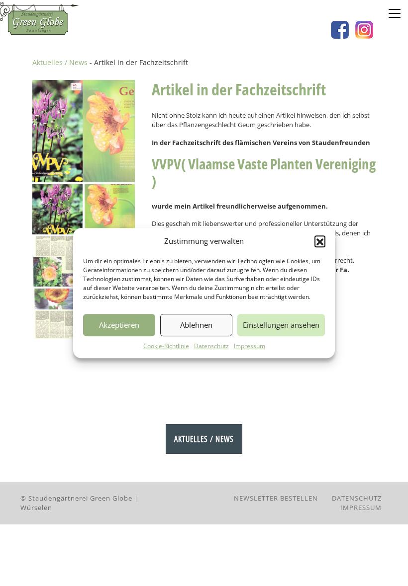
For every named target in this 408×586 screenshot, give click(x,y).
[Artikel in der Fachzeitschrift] (83, 131)
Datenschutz (211, 346)
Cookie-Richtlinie (166, 346)
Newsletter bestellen (276, 498)
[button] (320, 241)
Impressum (249, 346)
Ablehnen (196, 325)
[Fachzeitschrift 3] (57, 261)
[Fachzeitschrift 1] (57, 209)
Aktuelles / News (60, 62)
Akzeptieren (119, 325)
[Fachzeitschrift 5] (57, 314)
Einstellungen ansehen (281, 325)
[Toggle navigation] (394, 13)
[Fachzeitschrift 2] (110, 209)
